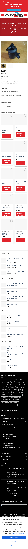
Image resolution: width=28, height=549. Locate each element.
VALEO (22, 392)
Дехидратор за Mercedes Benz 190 (20, 156)
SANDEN (4, 392)
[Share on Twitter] (8, 82)
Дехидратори (14, 29)
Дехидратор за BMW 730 (6, 208)
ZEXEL (12, 394)
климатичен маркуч (14, 402)
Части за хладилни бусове (9, 449)
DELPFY (23, 382)
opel (24, 387)
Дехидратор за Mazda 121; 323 (20, 128)
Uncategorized (5, 459)
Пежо (10, 399)
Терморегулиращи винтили (10, 436)
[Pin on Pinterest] (14, 82)
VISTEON (4, 394)
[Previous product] (15, 32)
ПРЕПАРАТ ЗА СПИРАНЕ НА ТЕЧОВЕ (12, 418)
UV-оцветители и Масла (8, 453)
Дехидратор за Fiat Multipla (6, 234)
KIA (8, 387)
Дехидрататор (18, 394)
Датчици (5, 432)
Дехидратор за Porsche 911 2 (6, 182)
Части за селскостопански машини (11, 447)
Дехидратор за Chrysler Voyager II (20, 208)
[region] (14, 533)
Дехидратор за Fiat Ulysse (19, 234)
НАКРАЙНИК (5, 399)
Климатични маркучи (8, 445)
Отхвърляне (14, 545)
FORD (7, 384)
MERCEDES (19, 387)
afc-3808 (20, 379)
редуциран (14, 404)
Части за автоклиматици (17, 28)
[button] (2, 15)
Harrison (15, 384)
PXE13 (15, 389)
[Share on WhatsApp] (2, 82)
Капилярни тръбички (8, 434)
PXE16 (20, 389)
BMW (12, 382)
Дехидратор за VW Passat (21, 182)
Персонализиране (14, 541)
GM (11, 384)
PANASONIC (5, 389)
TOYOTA (17, 392)
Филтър (23, 399)
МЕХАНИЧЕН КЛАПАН (15, 397)
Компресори (4, 421)
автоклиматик (5, 402)
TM (13, 392)
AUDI (8, 382)
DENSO (3, 415)
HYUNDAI (4, 387)
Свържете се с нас (14, 10)
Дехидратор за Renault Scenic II (6, 155)
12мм (10, 379)
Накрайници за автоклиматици (10, 440)
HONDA (24, 384)
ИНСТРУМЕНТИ (6, 456)
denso (3, 384)
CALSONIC (17, 382)
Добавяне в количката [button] (7, 135)
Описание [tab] (4, 88)
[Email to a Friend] (11, 82)
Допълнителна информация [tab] (9, 91)
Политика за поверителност (18, 533)
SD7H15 (9, 392)
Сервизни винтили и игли (9, 443)
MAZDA (12, 387)
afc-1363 (15, 379)
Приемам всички (14, 537)
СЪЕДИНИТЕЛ (16, 399)
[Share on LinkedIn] (16, 82)
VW (8, 394)
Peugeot (11, 389)
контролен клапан (6, 404)
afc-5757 (4, 382)
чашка (19, 404)
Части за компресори (7, 424)
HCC (19, 384)
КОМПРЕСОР (5, 397)
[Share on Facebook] (5, 82)
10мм (6, 379)
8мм (3, 379)
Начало (4, 28)
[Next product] (12, 32)
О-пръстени (6, 438)
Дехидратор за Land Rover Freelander (6, 129)
